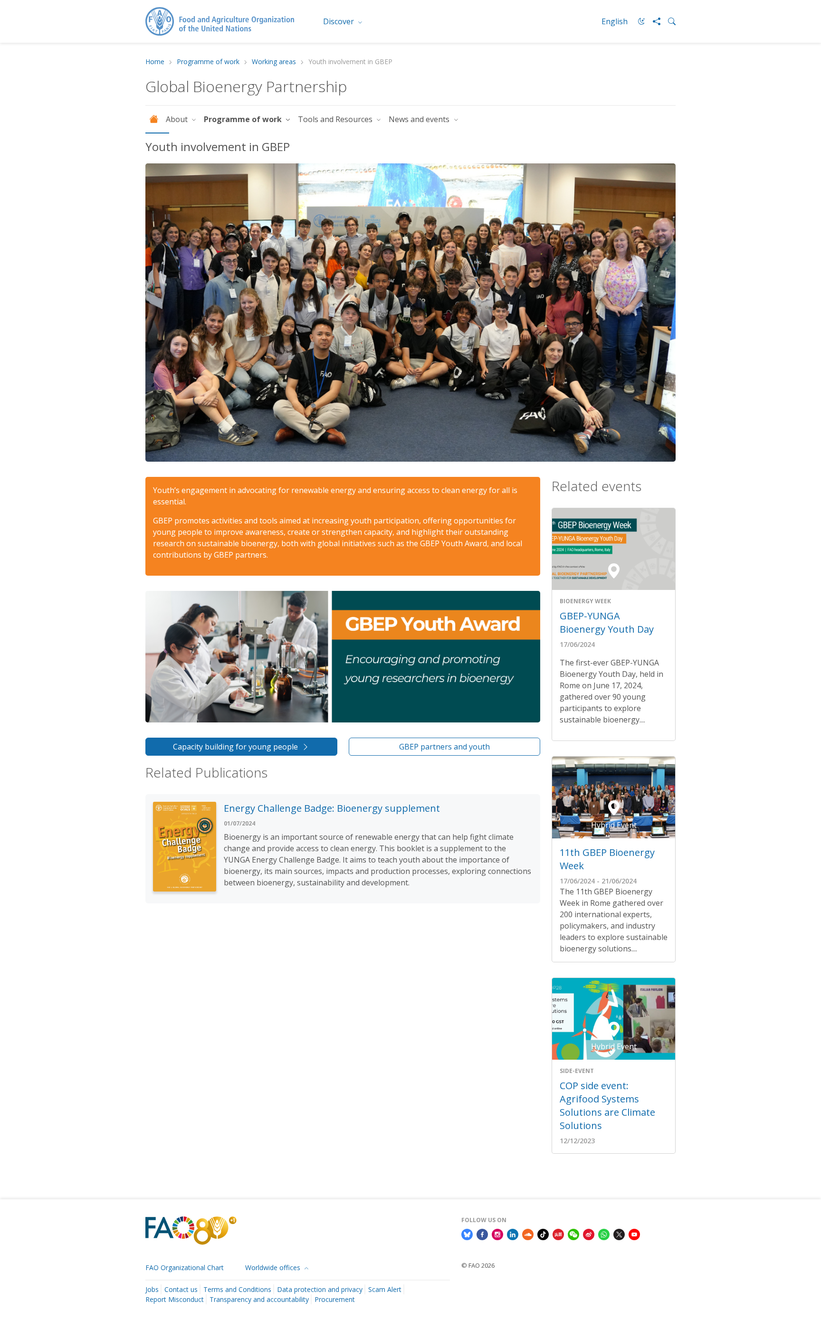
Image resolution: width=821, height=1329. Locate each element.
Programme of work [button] (244, 119)
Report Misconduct (174, 1299)
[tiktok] (543, 1234)
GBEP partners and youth (444, 746)
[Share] (652, 21)
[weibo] (588, 1234)
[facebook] (482, 1234)
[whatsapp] (604, 1234)
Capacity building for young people (235, 746)
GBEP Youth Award (453, 543)
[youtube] (634, 1234)
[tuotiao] (558, 1234)
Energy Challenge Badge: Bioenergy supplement (332, 808)
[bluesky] (467, 1234)
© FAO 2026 (478, 1265)
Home (154, 62)
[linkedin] (512, 1234)
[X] (619, 1234)
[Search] (668, 21)
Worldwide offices (273, 1267)
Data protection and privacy (320, 1289)
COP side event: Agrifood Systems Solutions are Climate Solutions (607, 1105)
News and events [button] (420, 119)
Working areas (274, 62)
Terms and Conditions (237, 1289)
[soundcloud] (528, 1234)
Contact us (181, 1289)
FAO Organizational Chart (184, 1267)
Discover (339, 21)
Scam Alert (384, 1289)
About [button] (178, 119)
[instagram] (497, 1234)
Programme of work (208, 62)
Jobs (152, 1289)
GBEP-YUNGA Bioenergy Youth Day (607, 622)
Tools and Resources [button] (336, 119)
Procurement (335, 1299)
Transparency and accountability (259, 1299)
